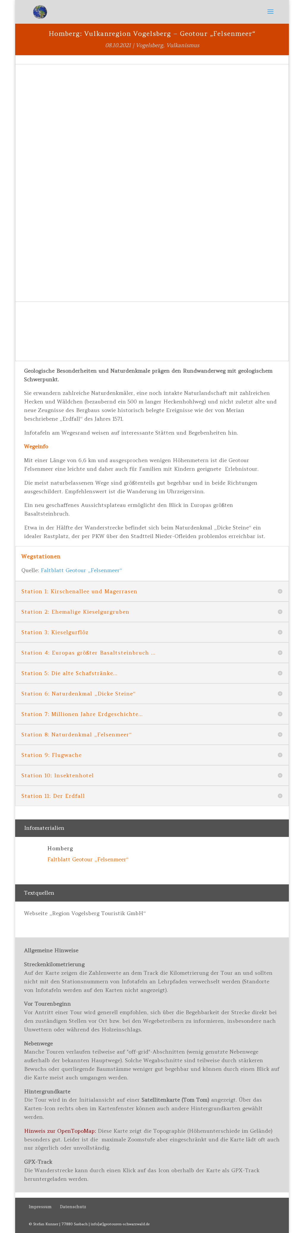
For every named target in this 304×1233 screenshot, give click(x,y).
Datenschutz (73, 1206)
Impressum (40, 1206)
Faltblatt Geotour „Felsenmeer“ (81, 570)
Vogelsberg (149, 45)
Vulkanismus (182, 45)
